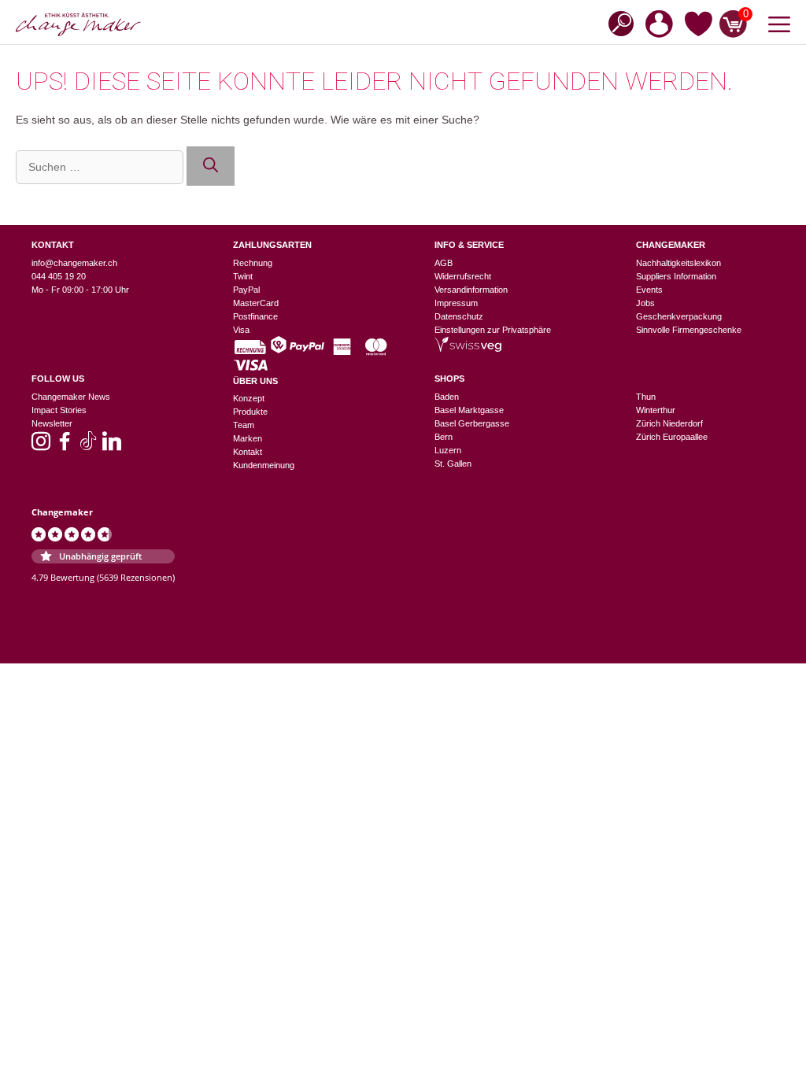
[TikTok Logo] (88, 446)
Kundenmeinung (263, 465)
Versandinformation (471, 289)
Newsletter (51, 423)
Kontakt (247, 451)
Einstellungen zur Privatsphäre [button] (492, 329)
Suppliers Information (676, 276)
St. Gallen (452, 463)
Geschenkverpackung (679, 316)
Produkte (250, 411)
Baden (446, 396)
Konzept (248, 398)
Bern (443, 436)
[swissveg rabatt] (467, 348)
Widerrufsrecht (462, 276)
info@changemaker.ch (74, 263)
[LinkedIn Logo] (111, 446)
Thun (646, 396)
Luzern (447, 450)
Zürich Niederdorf (669, 423)
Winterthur (655, 410)
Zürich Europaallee (672, 436)
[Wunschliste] (698, 26)
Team (243, 425)
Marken (247, 438)
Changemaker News (70, 396)
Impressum (456, 303)
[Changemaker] (78, 24)
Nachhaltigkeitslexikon (678, 263)
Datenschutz (458, 316)
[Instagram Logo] (40, 446)
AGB (443, 263)
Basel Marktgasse (469, 410)
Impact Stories (59, 410)
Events (649, 289)
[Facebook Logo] (64, 446)
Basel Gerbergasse (471, 423)
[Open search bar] (616, 22)
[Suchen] (211, 166)
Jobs (645, 303)
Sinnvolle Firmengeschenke (688, 329)
